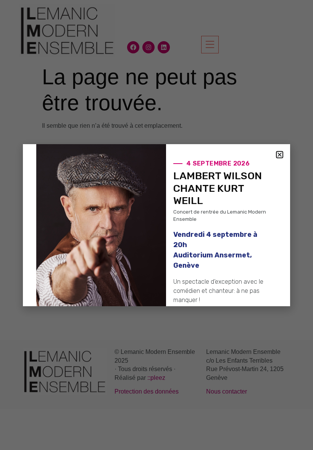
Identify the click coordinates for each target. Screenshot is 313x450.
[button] (279, 155)
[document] (156, 225)
